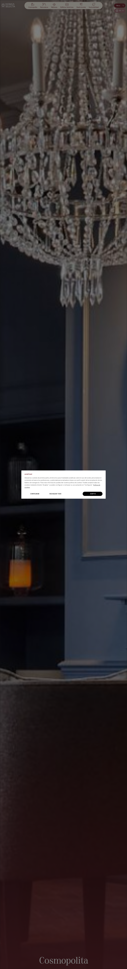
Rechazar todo (55, 494)
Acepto (93, 494)
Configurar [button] (34, 494)
